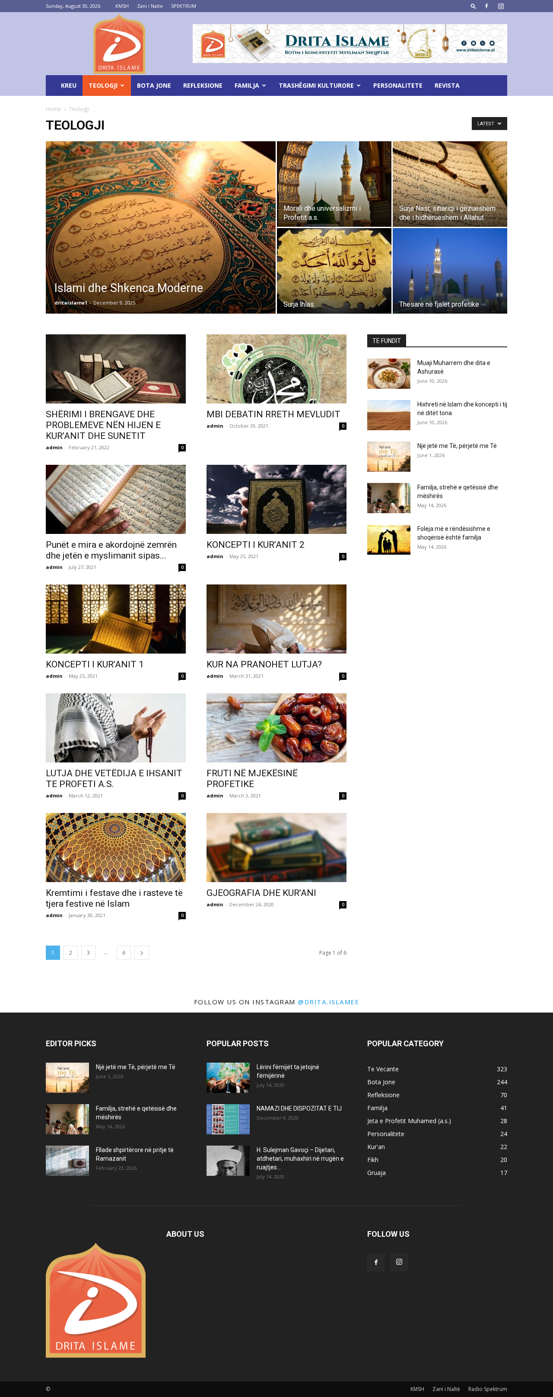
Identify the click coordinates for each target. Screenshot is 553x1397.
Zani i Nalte (150, 6)
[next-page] (141, 953)
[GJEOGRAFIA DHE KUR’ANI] (276, 847)
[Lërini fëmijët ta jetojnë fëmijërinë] (228, 1078)
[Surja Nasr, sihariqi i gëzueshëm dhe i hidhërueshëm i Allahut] (450, 184)
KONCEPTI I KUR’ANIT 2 (256, 545)
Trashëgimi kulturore (316, 85)
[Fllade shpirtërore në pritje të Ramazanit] (67, 1161)
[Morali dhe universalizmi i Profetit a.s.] (334, 184)
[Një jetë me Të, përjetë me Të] (388, 456)
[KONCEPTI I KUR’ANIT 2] (276, 499)
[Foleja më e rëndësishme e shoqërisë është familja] (388, 539)
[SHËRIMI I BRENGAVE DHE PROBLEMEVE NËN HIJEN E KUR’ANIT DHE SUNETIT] (116, 368)
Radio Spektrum (487, 1389)
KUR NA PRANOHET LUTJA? (264, 664)
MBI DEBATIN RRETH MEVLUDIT (273, 414)
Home (53, 109)
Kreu (68, 85)
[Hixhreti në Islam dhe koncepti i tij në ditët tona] (388, 415)
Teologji (103, 85)
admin (54, 447)
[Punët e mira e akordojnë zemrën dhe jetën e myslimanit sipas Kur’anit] (116, 499)
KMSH (122, 6)
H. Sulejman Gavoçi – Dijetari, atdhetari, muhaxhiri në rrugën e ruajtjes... (300, 1158)
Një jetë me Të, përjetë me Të (457, 445)
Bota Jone (154, 85)
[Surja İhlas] (334, 271)
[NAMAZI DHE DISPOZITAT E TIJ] (228, 1119)
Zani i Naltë (446, 1389)
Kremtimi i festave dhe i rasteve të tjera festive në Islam (114, 898)
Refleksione (202, 85)
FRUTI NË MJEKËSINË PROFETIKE (252, 778)
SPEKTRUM (183, 6)
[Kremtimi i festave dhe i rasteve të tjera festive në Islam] (116, 847)
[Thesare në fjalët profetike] (450, 271)
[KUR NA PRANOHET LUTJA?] (276, 619)
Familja (247, 85)
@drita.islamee (328, 1001)
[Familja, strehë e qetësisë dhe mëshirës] (388, 498)
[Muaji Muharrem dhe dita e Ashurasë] (388, 374)
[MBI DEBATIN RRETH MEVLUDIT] (276, 368)
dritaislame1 (70, 302)
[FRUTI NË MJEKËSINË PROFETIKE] (276, 727)
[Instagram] (500, 6)
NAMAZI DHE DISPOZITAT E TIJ (299, 1108)
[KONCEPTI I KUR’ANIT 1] (116, 619)
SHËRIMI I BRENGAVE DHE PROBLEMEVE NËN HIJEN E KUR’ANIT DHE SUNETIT (103, 425)
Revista (447, 85)
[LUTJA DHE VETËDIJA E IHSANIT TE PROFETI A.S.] (116, 727)
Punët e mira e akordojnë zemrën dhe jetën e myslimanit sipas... (111, 550)
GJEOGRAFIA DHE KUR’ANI (261, 893)
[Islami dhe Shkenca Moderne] (161, 241)
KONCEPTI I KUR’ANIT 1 (95, 664)
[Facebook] (486, 6)
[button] (473, 6)
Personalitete (398, 85)
